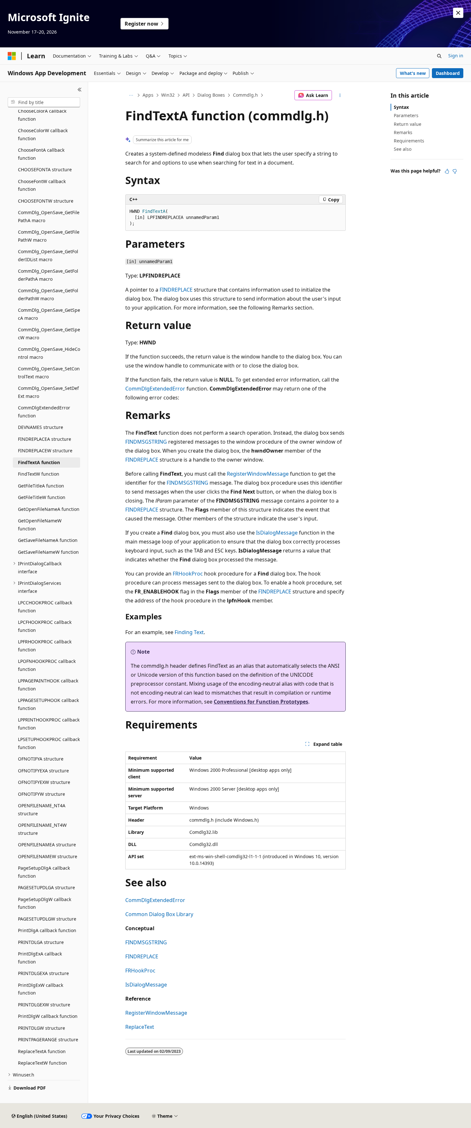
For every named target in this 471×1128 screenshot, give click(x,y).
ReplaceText (139, 1026)
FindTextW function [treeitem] (38, 474)
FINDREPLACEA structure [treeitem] (44, 439)
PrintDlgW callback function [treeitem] (48, 1016)
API (186, 95)
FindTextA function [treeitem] (39, 462)
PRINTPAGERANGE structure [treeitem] (48, 1039)
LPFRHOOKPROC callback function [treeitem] (44, 646)
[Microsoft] (12, 56)
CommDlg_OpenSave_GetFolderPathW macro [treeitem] (48, 294)
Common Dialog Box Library (159, 914)
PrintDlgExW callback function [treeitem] (40, 989)
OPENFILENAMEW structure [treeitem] (47, 856)
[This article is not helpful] (455, 171)
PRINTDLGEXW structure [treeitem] (44, 1005)
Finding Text (189, 632)
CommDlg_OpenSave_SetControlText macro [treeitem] (49, 373)
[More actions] (340, 95)
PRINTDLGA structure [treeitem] (41, 942)
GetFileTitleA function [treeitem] (41, 486)
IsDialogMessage (277, 532)
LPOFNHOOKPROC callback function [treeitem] (47, 665)
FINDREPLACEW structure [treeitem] (45, 450)
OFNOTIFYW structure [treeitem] (41, 794)
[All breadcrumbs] (130, 95)
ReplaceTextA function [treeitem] (42, 1051)
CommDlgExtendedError (155, 388)
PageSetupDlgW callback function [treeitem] (44, 903)
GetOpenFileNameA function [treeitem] (48, 509)
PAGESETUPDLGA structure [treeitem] (46, 887)
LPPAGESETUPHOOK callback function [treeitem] (48, 704)
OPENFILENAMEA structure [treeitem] (47, 845)
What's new (413, 73)
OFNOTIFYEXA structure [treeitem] (43, 771)
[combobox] (44, 102)
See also (402, 149)
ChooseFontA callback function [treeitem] (41, 154)
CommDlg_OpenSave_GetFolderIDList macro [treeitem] (48, 255)
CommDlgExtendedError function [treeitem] (44, 412)
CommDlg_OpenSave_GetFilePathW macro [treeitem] (48, 236)
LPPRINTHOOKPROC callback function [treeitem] (48, 724)
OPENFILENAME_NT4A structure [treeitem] (41, 809)
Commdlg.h (245, 95)
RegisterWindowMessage (258, 473)
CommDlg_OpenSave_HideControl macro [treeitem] (49, 353)
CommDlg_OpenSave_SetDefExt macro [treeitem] (48, 392)
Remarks (403, 132)
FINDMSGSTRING (146, 441)
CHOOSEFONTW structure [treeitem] (45, 201)
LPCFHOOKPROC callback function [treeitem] (44, 626)
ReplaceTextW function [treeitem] (42, 1063)
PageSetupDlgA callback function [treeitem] (44, 872)
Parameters (406, 115)
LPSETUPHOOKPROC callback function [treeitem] (49, 743)
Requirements (409, 141)
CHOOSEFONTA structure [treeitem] (45, 169)
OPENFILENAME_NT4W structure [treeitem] (42, 829)
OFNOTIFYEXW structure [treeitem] (44, 782)
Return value (407, 124)
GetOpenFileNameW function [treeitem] (40, 525)
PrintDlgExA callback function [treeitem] (40, 958)
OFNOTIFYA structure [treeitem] (40, 759)
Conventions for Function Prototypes (261, 701)
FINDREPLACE (176, 289)
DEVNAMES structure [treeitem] (40, 427)
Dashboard (448, 73)
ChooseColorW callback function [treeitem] (43, 134)
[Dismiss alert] (458, 13)
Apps (148, 95)
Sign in (455, 55)
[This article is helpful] (447, 171)
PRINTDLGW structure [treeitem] (41, 1028)
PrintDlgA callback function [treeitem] (47, 930)
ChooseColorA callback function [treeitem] (42, 115)
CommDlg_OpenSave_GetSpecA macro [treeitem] (49, 314)
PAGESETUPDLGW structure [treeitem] (47, 919)
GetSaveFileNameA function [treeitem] (48, 540)
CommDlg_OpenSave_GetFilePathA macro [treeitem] (48, 216)
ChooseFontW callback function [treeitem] (42, 185)
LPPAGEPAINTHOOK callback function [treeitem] (48, 685)
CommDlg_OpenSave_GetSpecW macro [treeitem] (49, 333)
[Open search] (439, 56)
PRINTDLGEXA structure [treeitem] (43, 973)
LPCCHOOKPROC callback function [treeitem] (45, 607)
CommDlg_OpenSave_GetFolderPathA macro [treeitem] (48, 275)
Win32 (168, 95)
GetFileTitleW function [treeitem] (41, 497)
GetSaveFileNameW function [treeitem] (48, 552)
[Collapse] (79, 90)
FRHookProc (188, 573)
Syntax (401, 107)
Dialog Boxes (211, 95)
